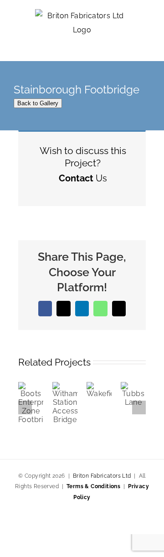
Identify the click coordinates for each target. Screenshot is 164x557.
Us (83, 178)
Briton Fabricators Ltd (102, 476)
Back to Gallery (37, 103)
